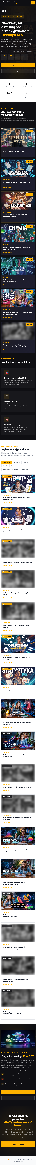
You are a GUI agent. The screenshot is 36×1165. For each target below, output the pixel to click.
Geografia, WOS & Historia (10, 469)
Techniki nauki (25, 469)
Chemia (26, 462)
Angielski (13, 466)
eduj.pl (10, 1159)
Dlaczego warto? (18, 71)
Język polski (17, 462)
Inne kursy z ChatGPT (18, 1098)
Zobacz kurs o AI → (18, 1092)
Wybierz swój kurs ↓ (18, 65)
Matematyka (6, 462)
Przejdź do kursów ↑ (18, 1144)
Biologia (5, 466)
